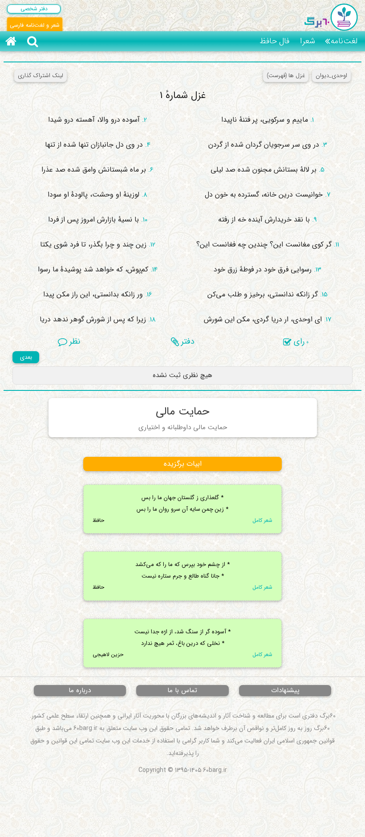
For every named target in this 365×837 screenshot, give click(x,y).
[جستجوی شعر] (32, 41)
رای (300, 341)
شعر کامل (262, 520)
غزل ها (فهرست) (286, 75)
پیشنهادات (285, 690)
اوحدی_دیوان (331, 75)
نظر (73, 341)
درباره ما (80, 690)
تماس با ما (182, 690)
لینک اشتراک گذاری (40, 75)
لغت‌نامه (344, 41)
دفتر (187, 341)
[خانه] (11, 41)
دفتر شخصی (34, 8)
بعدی (26, 357)
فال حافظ (274, 41)
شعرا (307, 41)
